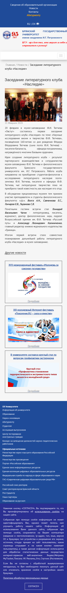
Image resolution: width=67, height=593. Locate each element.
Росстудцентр (8, 493)
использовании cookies (47, 511)
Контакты (33, 11)
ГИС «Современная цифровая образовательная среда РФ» (28, 479)
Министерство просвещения (15, 459)
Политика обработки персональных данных (25, 578)
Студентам (7, 426)
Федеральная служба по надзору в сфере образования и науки (31, 475)
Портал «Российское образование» (18, 463)
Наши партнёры (9, 497)
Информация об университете (16, 410)
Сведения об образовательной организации (33, 4)
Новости (33, 8)
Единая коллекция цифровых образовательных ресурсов (28, 471)
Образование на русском (13, 501)
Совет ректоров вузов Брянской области (20, 489)
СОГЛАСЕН (33, 586)
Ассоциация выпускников (14, 430)
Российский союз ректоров (14, 485)
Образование (8, 414)
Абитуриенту (8, 422)
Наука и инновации (11, 418)
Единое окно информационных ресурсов (21, 467)
